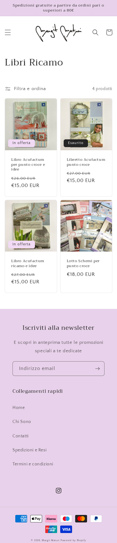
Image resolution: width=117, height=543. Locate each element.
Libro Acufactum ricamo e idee (27, 263)
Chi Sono (21, 421)
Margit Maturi (51, 540)
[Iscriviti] (97, 368)
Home (18, 407)
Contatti (20, 436)
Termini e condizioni (32, 464)
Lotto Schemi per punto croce (83, 263)
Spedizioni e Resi (29, 450)
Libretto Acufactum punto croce (86, 162)
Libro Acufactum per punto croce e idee (28, 164)
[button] (8, 32)
